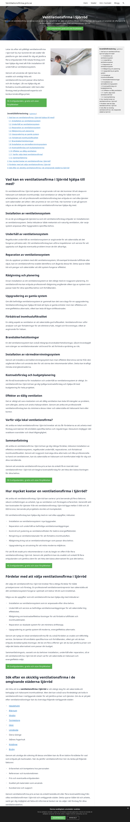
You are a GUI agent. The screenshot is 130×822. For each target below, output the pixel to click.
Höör (11, 725)
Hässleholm (14, 705)
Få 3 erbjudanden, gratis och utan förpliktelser (65, 28)
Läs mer (85, 814)
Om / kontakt (105, 3)
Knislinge (13, 744)
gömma (33, 114)
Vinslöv (12, 715)
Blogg (116, 3)
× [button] (128, 808)
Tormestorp (14, 720)
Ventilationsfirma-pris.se (19, 3)
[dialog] (65, 814)
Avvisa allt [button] (73, 818)
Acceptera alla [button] (58, 818)
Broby (12, 749)
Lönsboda (13, 730)
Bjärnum (13, 710)
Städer (94, 3)
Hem (85, 3)
